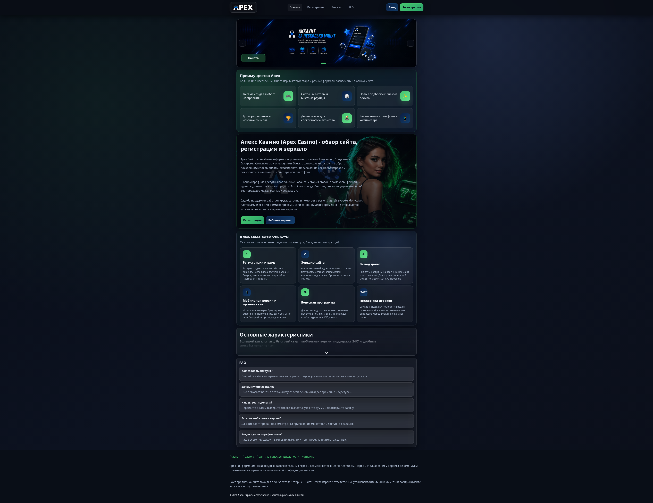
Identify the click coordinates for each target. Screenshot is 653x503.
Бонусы (336, 7)
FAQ (351, 7)
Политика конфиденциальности (277, 456)
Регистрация (315, 7)
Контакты (308, 456)
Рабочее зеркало (280, 220)
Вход (392, 7)
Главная (295, 7)
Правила (248, 456)
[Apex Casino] (243, 7)
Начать (253, 58)
